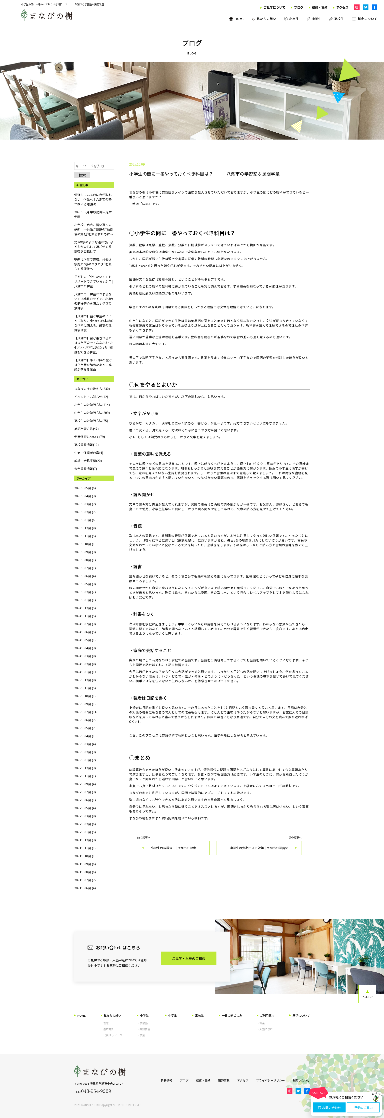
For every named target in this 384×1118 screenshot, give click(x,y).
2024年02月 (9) (85, 664)
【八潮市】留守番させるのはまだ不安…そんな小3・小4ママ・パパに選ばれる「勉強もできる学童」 (93, 345)
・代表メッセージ (111, 1035)
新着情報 (166, 1080)
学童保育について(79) (89, 436)
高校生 (199, 1015)
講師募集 (224, 1080)
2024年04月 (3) (85, 648)
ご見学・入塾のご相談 (188, 958)
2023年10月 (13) (86, 696)
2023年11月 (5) (85, 688)
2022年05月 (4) (85, 808)
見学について (301, 1015)
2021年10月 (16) (86, 856)
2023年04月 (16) (86, 736)
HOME (81, 1015)
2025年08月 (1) (85, 560)
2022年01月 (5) (85, 832)
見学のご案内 (363, 1107)
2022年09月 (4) (85, 784)
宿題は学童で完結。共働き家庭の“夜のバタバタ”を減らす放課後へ (93, 264)
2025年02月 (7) (85, 592)
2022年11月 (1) (85, 776)
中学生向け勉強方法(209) (92, 412)
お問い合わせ (331, 1107)
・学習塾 (142, 1023)
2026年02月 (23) (86, 512)
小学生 (144, 1015)
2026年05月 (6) (85, 488)
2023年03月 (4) (85, 744)
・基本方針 (107, 1029)
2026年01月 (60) (86, 520)
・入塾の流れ (265, 1029)
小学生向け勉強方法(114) (92, 404)
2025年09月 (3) (85, 552)
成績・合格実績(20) (88, 460)
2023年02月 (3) (85, 752)
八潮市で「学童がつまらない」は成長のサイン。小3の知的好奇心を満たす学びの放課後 (93, 301)
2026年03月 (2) (85, 504)
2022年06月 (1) (85, 800)
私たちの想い (112, 1015)
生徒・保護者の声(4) (88, 452)
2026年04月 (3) (85, 496)
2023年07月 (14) (86, 712)
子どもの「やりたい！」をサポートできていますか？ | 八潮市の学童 (93, 281)
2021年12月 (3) (85, 840)
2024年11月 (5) (85, 616)
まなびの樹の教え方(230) (92, 388)
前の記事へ (166, 843)
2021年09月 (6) (85, 864)
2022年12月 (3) (85, 768)
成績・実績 (203, 1080)
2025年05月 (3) (85, 584)
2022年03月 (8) (85, 816)
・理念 (105, 1023)
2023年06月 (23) (86, 720)
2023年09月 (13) (86, 704)
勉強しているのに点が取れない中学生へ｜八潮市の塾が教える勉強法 (93, 199)
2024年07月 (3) (85, 624)
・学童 (141, 1035)
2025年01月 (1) (85, 600)
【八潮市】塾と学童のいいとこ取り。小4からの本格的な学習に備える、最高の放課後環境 (93, 323)
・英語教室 (143, 1029)
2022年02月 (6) (85, 824)
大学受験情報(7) (85, 468)
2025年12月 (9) (85, 528)
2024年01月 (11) (86, 672)
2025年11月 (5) (85, 536)
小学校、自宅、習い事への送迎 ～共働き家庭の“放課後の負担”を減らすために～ (93, 229)
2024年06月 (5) (85, 632)
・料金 (261, 1023)
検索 (82, 175)
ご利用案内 (267, 1015)
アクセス (242, 1080)
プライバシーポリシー (270, 1080)
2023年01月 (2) (85, 760)
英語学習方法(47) (86, 428)
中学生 (172, 1015)
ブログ (184, 1080)
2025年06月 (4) (85, 576)
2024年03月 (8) (85, 656)
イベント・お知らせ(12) (91, 396)
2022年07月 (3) (85, 792)
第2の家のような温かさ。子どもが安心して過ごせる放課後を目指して (93, 247)
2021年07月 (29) (86, 880)
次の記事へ (266, 843)
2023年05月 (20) (86, 728)
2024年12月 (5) (85, 608)
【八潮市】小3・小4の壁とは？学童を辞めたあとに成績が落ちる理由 (93, 365)
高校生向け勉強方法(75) (91, 420)
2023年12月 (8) (85, 680)
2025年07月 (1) (85, 568)
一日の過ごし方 (232, 1015)
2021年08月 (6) (85, 872)
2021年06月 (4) (85, 888)
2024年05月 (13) (86, 640)
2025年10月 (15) (86, 544)
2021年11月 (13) (86, 848)
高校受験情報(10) (86, 444)
